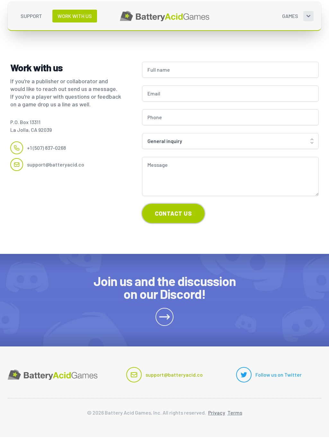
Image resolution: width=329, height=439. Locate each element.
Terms (234, 412)
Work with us (75, 16)
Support (31, 16)
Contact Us (173, 213)
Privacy (216, 412)
